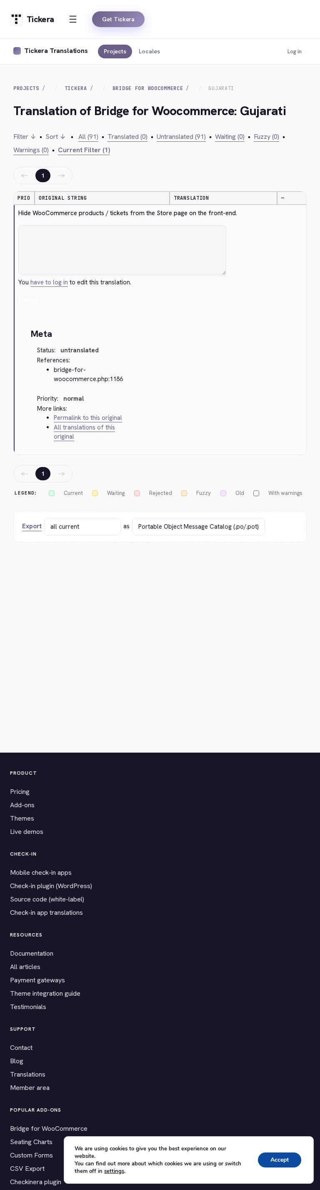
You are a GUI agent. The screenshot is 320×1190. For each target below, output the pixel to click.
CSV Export (27, 1168)
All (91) (88, 136)
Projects (115, 51)
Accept (279, 1160)
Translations (27, 1074)
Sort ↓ (55, 136)
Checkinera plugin (35, 1181)
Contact (21, 1047)
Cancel (28, 300)
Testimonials (28, 1006)
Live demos (26, 831)
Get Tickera (118, 19)
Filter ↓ (24, 136)
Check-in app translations (46, 912)
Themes (22, 818)
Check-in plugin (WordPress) (51, 885)
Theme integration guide (45, 993)
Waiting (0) (230, 136)
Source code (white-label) (47, 899)
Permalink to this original (88, 418)
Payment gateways (37, 980)
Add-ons (22, 805)
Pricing (20, 791)
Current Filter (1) (84, 150)
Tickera (76, 88)
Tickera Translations (56, 50)
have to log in (49, 282)
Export (32, 526)
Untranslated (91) (181, 136)
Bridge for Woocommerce (147, 88)
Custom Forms (31, 1155)
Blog (16, 1061)
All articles (25, 966)
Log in (295, 51)
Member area (30, 1087)
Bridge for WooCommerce (49, 1128)
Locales (149, 51)
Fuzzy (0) (266, 136)
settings (114, 1171)
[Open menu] (73, 19)
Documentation (31, 953)
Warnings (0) (31, 150)
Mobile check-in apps (41, 872)
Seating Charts (31, 1141)
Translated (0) (128, 136)
